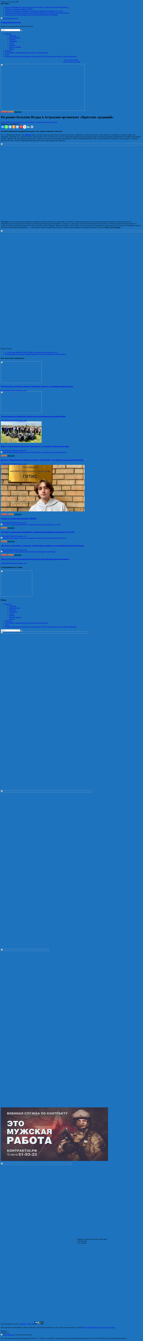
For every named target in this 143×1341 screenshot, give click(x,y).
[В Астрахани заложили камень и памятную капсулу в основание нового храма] (21, 382)
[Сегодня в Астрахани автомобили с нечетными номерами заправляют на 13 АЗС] (31, 524)
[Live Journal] (24, 127)
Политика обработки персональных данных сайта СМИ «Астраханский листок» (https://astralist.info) (41, 56)
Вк (33, 1324)
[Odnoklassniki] (13, 127)
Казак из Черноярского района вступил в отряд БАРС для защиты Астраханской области (37, 7)
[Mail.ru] (32, 127)
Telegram (23, 1324)
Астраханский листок (11, 22)
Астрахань (31, 122)
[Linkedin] (28, 127)
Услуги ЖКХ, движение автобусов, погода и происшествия (26, 52)
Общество (12, 36)
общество (46, 122)
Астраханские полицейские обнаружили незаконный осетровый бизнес (33, 416)
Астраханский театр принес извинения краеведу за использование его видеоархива (36, 354)
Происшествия (14, 37)
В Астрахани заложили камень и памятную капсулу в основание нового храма (37, 386)
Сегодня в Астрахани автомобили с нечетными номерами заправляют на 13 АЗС (34, 11)
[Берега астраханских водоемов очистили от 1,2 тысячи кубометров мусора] (21, 442)
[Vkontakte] (3, 127)
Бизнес (11, 49)
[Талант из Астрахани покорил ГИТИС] (43, 511)
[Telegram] (10, 127)
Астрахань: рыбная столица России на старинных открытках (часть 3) (31, 352)
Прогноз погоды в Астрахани (71, 62)
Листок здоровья (15, 47)
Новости (8, 34)
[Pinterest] (21, 127)
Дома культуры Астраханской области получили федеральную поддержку (31, 15)
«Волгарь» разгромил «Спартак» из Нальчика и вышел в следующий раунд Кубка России (37, 13)
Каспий (12, 45)
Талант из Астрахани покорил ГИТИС (19, 9)
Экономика (13, 41)
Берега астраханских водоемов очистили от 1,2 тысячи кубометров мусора (35, 446)
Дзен (28, 1324)
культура (39, 122)
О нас (7, 54)
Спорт (11, 43)
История (8, 51)
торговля (53, 122)
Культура (12, 39)
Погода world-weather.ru (71, 60)
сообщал (28, 135)
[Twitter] (17, 127)
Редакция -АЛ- (21, 122)
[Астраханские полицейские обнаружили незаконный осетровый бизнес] (21, 412)
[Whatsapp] (6, 127)
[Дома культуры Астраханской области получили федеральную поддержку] (28, 551)
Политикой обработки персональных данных (98, 1327)
